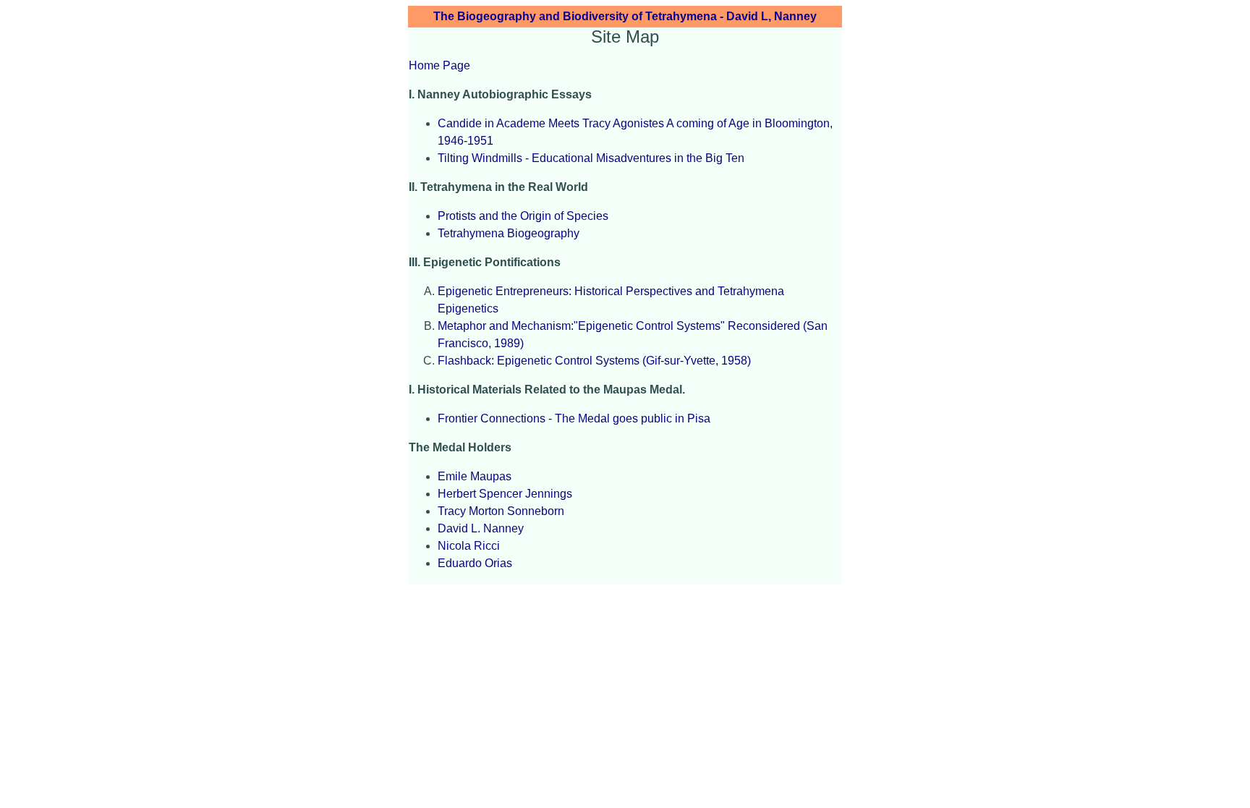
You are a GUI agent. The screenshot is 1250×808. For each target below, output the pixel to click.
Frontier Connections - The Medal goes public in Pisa (574, 418)
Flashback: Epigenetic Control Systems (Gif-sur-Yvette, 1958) (594, 360)
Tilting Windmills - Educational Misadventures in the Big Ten (591, 158)
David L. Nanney (481, 528)
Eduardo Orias (475, 563)
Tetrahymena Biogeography (508, 233)
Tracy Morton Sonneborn (501, 511)
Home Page (439, 65)
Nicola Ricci (469, 546)
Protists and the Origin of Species (523, 216)
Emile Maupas (474, 476)
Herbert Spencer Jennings (505, 494)
